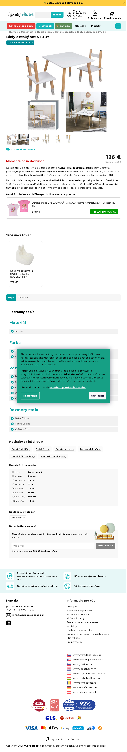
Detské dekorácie (90, 447)
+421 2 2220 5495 (22, 604)
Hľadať (56, 14)
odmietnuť (62, 381)
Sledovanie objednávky (78, 608)
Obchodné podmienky (78, 627)
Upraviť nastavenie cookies (90, 743)
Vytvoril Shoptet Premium (65, 737)
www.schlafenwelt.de (84, 685)
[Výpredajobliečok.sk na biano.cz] (53, 702)
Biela (31, 470)
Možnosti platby (74, 616)
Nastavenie (29, 395)
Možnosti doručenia (23, 147)
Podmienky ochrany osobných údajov (87, 631)
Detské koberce (64, 447)
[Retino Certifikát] (77, 702)
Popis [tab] (11, 295)
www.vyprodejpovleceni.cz (87, 657)
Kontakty (71, 624)
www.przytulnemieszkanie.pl (88, 671)
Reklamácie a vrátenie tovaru (82, 620)
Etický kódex (73, 635)
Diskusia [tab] (23, 295)
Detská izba (43, 447)
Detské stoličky (20, 447)
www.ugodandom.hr (83, 666)
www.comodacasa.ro (83, 680)
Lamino (32, 474)
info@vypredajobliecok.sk (28, 612)
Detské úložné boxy (23, 454)
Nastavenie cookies (79, 377)
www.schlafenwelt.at (83, 689)
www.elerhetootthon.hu (85, 675)
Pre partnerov (73, 639)
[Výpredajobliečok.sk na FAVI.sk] (38, 702)
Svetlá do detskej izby (53, 454)
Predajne (71, 604)
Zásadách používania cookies (66, 387)
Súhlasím (96, 395)
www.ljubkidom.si (81, 662)
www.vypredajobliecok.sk (86, 652)
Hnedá (38, 470)
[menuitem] (21, 26)
